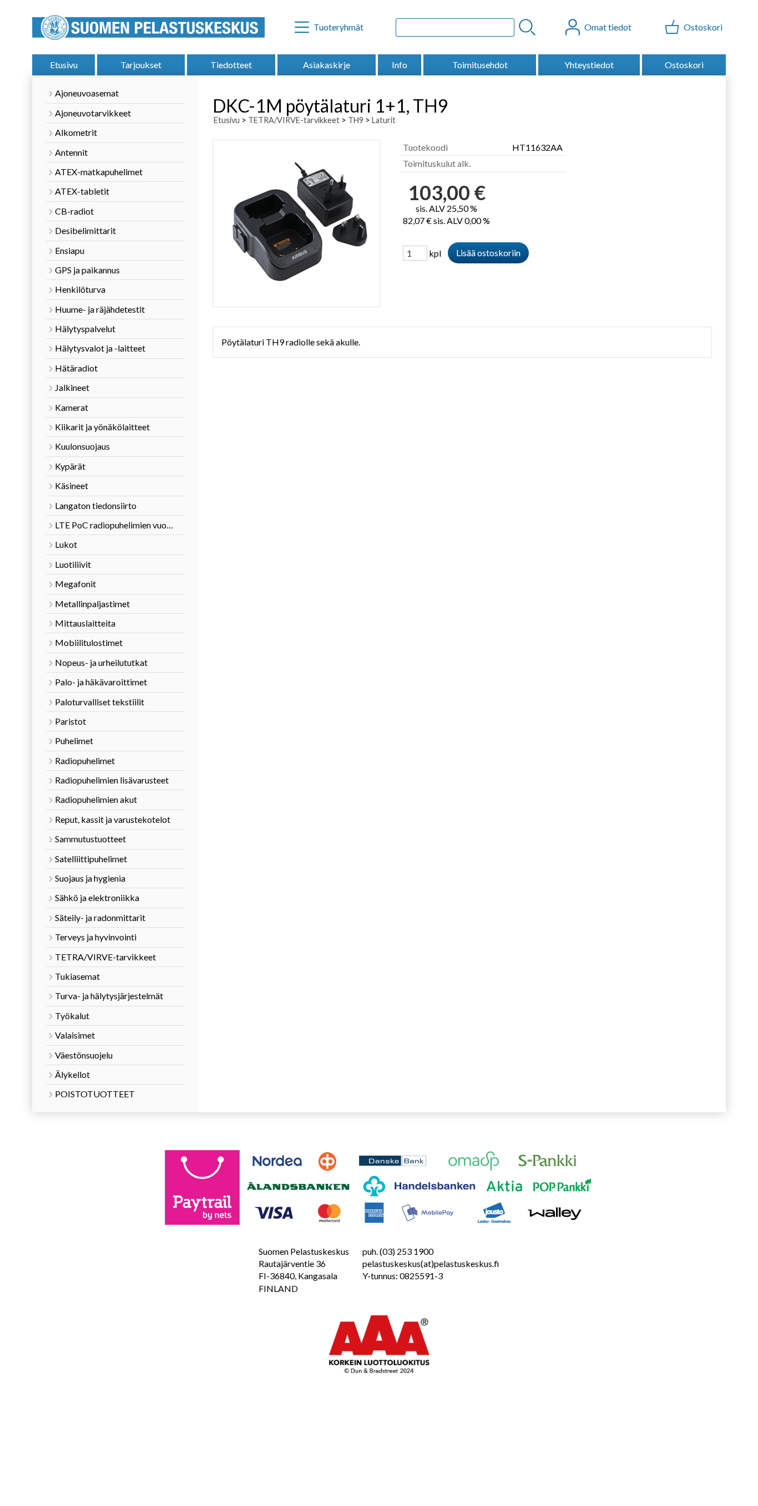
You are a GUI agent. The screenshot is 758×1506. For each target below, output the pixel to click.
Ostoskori (684, 64)
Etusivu (64, 64)
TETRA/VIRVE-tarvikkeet (294, 120)
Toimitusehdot (480, 64)
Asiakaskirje (326, 64)
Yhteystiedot (589, 64)
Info (399, 64)
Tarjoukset (140, 64)
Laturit (384, 120)
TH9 (355, 120)
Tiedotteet (231, 64)
